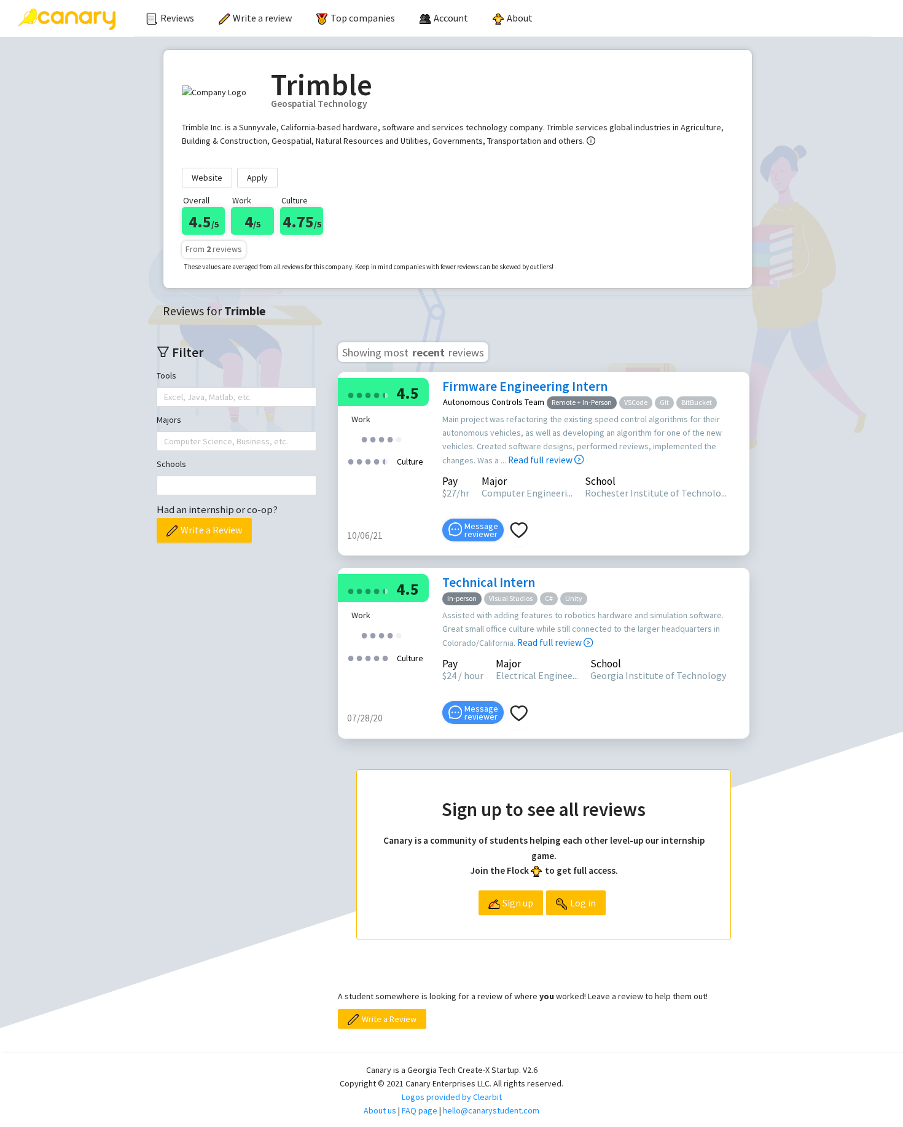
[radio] (350, 394)
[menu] (502, 18)
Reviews (177, 18)
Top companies (362, 18)
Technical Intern (488, 582)
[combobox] (165, 397)
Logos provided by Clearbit (452, 1096)
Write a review (262, 18)
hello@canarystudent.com (491, 1110)
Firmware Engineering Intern (525, 386)
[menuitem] (170, 18)
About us (380, 1110)
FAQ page (419, 1110)
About (520, 18)
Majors (169, 419)
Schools (171, 463)
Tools (166, 375)
